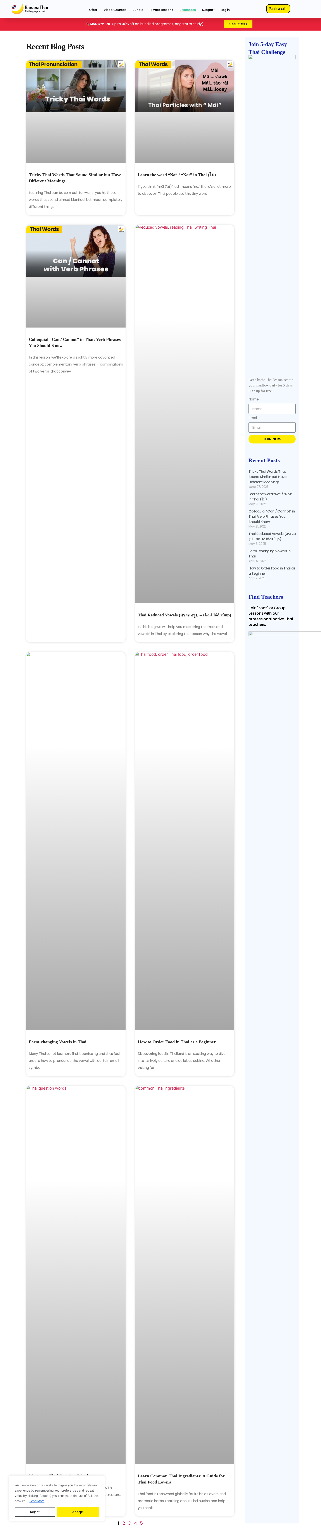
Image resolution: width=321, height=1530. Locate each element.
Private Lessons (161, 10)
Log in (225, 10)
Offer (93, 10)
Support (208, 10)
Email (253, 418)
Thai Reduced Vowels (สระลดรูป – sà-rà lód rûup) (184, 614)
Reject (35, 1512)
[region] (57, 1498)
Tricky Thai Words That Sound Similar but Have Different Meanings (267, 477)
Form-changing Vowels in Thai (57, 1041)
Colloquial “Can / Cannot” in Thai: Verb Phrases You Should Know (272, 516)
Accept (77, 1512)
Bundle (138, 10)
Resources (187, 10)
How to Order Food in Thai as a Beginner (177, 1041)
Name (254, 400)
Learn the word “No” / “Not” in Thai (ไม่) (177, 174)
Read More (37, 1501)
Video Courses (115, 10)
